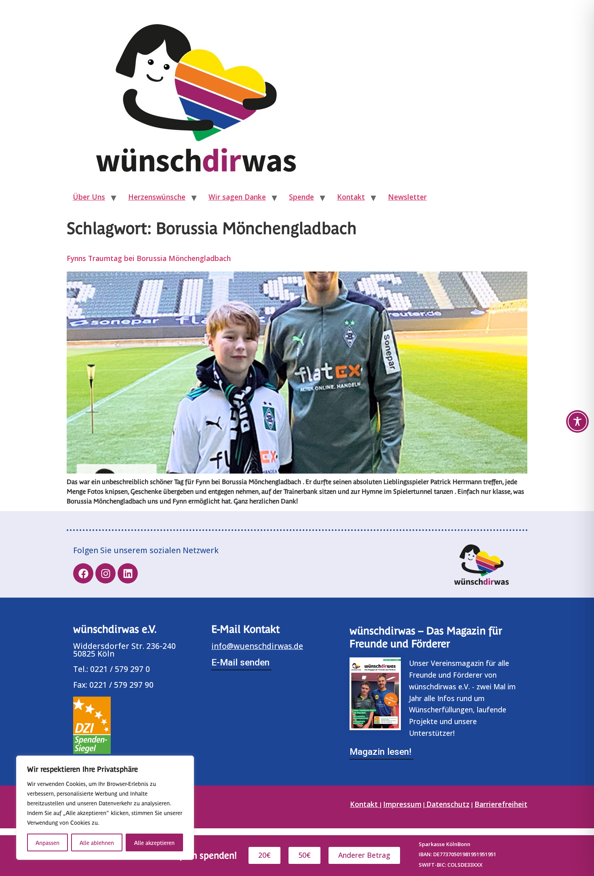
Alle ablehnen (97, 842)
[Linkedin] (128, 573)
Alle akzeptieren (154, 842)
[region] (105, 808)
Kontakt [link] (365, 804)
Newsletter (407, 197)
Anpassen (47, 842)
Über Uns (89, 197)
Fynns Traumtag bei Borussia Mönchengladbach (149, 258)
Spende (301, 197)
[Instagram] (105, 573)
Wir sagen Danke (237, 197)
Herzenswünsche (156, 197)
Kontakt (351, 197)
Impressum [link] (402, 804)
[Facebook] (83, 573)
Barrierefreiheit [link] (500, 804)
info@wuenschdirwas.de (257, 645)
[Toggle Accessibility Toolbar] (577, 421)
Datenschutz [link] (448, 804)
